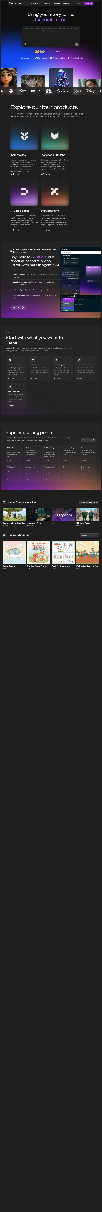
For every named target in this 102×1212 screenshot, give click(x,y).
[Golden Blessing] (14, 552)
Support (57, 3)
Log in (78, 3)
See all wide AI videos (88, 502)
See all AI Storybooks (88, 535)
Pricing (66, 3)
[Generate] (77, 44)
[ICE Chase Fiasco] (87, 514)
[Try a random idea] (25, 44)
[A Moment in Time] (38, 514)
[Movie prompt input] (51, 34)
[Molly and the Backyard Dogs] (87, 552)
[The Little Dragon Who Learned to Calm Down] (38, 552)
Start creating (87, 440)
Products (34, 3)
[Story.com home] (15, 3)
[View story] (63, 514)
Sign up (89, 3)
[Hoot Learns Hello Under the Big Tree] (14, 514)
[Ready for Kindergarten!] (63, 552)
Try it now (16, 174)
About (46, 3)
